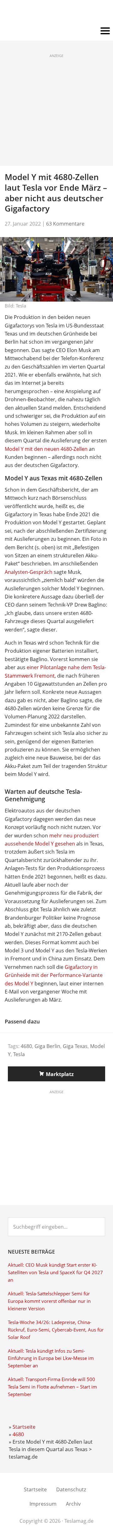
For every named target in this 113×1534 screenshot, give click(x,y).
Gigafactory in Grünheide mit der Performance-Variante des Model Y (54, 975)
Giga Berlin (47, 1046)
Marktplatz (60, 1074)
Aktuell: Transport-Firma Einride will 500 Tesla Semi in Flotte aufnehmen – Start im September (52, 1386)
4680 (26, 1046)
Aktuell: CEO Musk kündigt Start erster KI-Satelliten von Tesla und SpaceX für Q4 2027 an (55, 1272)
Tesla (19, 1054)
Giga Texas (75, 1046)
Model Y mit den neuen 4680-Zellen (46, 448)
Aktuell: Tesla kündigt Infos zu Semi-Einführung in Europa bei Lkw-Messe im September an (51, 1358)
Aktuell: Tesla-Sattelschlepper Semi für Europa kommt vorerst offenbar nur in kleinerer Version (49, 1301)
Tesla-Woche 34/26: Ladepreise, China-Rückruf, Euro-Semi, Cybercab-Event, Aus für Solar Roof (56, 1329)
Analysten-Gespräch (28, 572)
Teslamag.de (57, 13)
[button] (56, 31)
